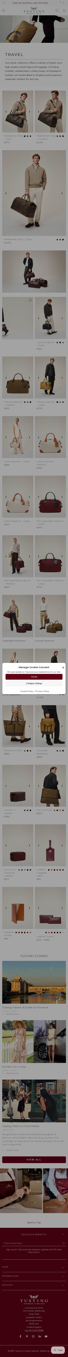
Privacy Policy (42, 691)
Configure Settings (34, 683)
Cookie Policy (27, 691)
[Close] (63, 667)
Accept (34, 677)
